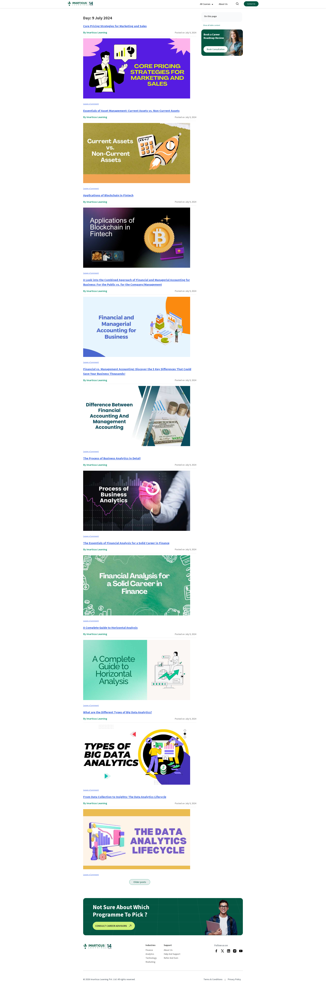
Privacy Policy (234, 979)
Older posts (139, 882)
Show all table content (211, 25)
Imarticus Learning (96, 32)
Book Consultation (216, 49)
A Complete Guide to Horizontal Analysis (110, 628)
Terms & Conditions (212, 979)
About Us (223, 4)
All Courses (205, 4)
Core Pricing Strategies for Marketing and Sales (115, 26)
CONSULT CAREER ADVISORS (111, 925)
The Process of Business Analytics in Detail (111, 458)
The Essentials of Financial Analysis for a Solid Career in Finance (126, 543)
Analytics (150, 953)
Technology (151, 957)
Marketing (150, 961)
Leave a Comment (91, 104)
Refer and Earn (171, 957)
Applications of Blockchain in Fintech (108, 195)
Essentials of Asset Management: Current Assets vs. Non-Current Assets (131, 111)
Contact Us (251, 4)
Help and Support (172, 953)
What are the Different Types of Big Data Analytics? (117, 712)
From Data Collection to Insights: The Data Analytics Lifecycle (124, 797)
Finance (149, 950)
